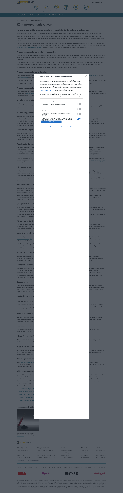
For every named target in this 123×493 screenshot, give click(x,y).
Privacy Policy (69, 126)
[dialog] (61, 246)
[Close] (86, 76)
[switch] (79, 104)
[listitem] (61, 101)
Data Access (61, 126)
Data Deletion (53, 126)
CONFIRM (51, 121)
